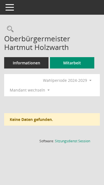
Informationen (26, 62)
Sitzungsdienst (72, 141)
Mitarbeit (72, 62)
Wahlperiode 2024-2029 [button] (65, 80)
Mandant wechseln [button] (28, 90)
